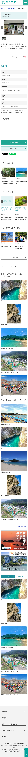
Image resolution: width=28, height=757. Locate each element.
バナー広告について (22, 526)
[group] (8, 177)
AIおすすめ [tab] (20, 576)
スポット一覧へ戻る (14, 266)
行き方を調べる (14, 148)
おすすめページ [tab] (7, 576)
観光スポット (11, 8)
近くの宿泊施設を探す (14, 257)
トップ (3, 8)
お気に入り (17, 57)
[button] (26, 27)
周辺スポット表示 (14, 142)
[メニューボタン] (25, 2)
